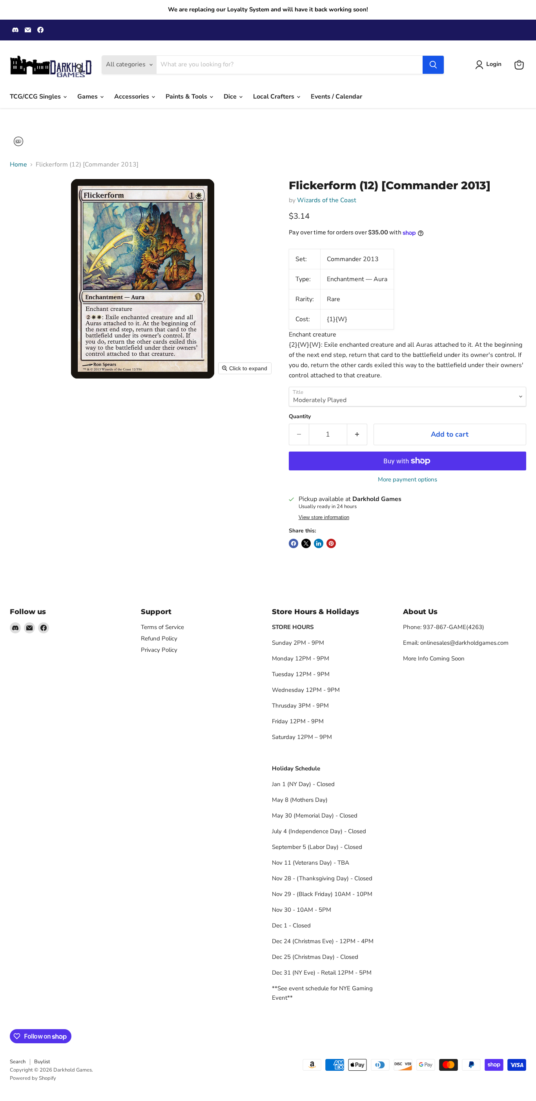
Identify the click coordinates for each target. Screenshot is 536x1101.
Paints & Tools (187, 96)
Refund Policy (159, 638)
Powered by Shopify (33, 1078)
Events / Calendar (336, 96)
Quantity (300, 416)
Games (88, 96)
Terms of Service (162, 627)
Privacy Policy (159, 650)
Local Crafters (274, 96)
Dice (231, 96)
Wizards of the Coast (326, 200)
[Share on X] (306, 543)
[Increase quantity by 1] (357, 434)
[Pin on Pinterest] (331, 543)
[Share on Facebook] (293, 543)
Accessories (132, 96)
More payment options (407, 479)
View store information (324, 517)
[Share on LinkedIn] (318, 543)
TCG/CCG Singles (36, 96)
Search (18, 1061)
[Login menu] (18, 141)
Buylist (42, 1061)
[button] (490, 64)
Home (18, 164)
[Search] (433, 65)
